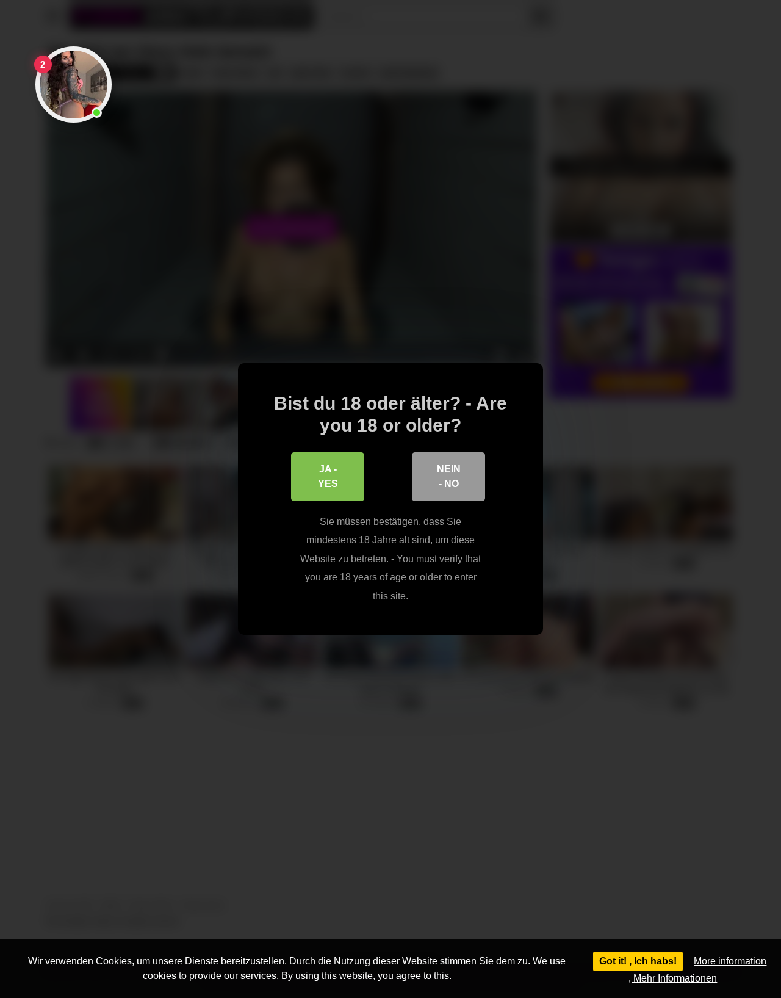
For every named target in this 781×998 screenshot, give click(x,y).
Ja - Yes (328, 476)
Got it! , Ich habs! (638, 961)
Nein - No (449, 476)
